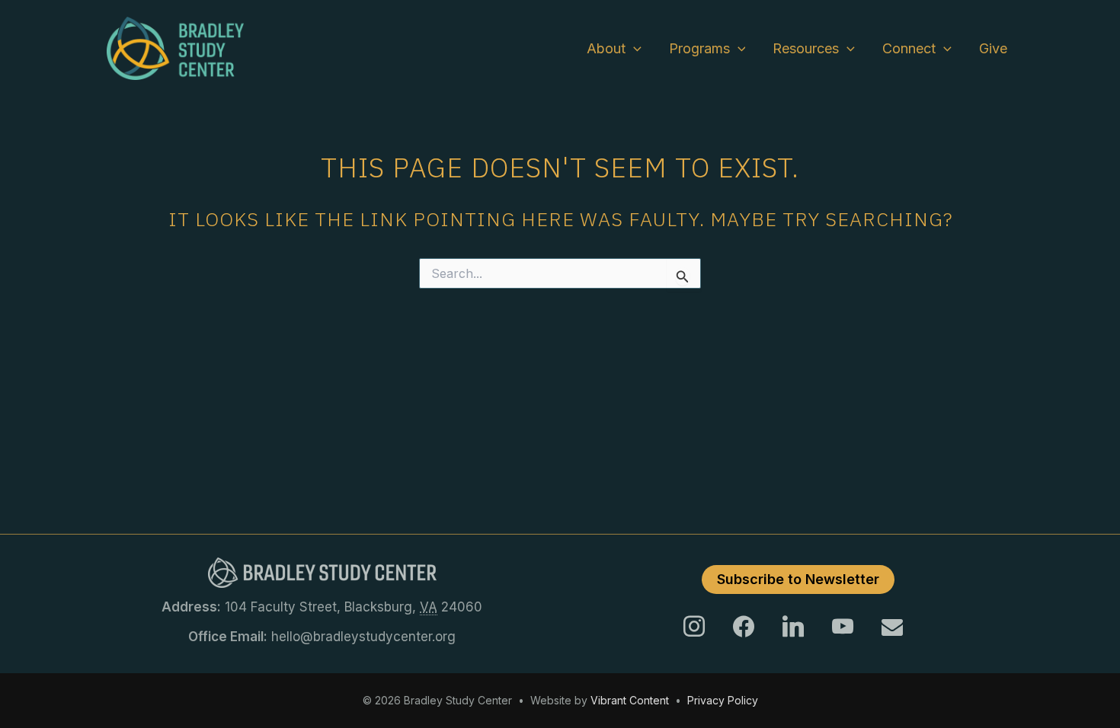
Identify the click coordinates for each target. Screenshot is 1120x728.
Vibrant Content (629, 700)
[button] (634, 48)
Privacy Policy (722, 700)
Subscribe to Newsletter (798, 579)
